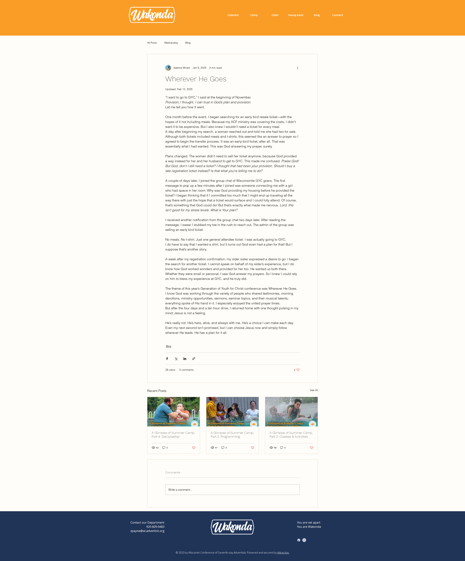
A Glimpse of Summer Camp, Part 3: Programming (232, 434)
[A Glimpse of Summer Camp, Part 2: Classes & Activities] (291, 411)
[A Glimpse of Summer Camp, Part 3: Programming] (232, 411)
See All (314, 390)
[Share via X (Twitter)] (176, 358)
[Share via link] (193, 358)
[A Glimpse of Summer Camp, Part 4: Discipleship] (173, 411)
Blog (188, 42)
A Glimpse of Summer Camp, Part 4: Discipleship (173, 434)
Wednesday (171, 42)
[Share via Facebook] (167, 358)
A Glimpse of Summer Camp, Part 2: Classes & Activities (291, 434)
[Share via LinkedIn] (185, 358)
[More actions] (297, 68)
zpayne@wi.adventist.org (147, 531)
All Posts (152, 42)
